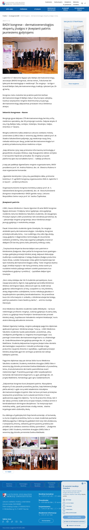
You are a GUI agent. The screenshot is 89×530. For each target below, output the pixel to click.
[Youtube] (16, 522)
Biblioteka (76, 2)
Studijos (37, 9)
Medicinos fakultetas (9, 485)
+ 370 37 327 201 (47, 496)
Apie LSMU (9, 9)
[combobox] (82, 483)
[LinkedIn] (21, 522)
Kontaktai (76, 4)
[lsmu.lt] (13, 3)
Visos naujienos (74, 84)
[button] (74, 525)
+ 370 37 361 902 (47, 509)
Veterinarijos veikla (79, 9)
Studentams (48, 2)
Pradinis (5, 16)
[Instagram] (7, 522)
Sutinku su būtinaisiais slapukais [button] (74, 521)
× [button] (85, 483)
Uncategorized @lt (14, 16)
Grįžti (9, 472)
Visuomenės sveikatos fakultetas (51, 485)
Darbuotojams (58, 2)
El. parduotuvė (67, 4)
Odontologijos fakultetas (23, 485)
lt (85, 3)
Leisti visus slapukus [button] (74, 517)
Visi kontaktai (46, 520)
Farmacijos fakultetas (37, 485)
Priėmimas (23, 9)
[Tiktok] (12, 522)
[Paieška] (82, 3)
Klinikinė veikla (65, 9)
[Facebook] (3, 522)
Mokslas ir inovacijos (51, 9)
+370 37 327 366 (47, 515)
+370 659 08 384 (47, 502)
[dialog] (74, 504)
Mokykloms (67, 2)
